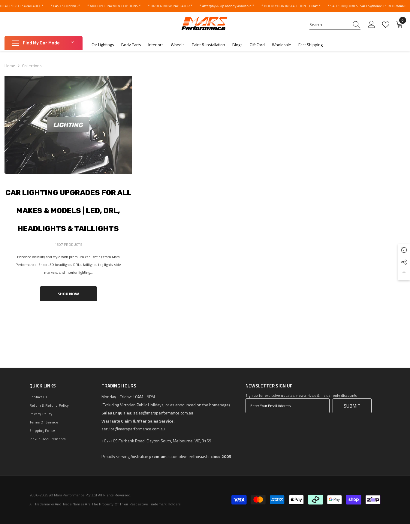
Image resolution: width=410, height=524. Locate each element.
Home (10, 65)
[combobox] (329, 24)
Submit (352, 405)
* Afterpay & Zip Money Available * (227, 6)
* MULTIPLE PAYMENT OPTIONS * (113, 6)
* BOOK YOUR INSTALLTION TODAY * (290, 6)
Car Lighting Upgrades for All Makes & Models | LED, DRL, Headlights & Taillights (68, 210)
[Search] (334, 25)
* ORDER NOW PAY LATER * (170, 6)
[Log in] (371, 24)
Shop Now (68, 294)
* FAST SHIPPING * (65, 6)
